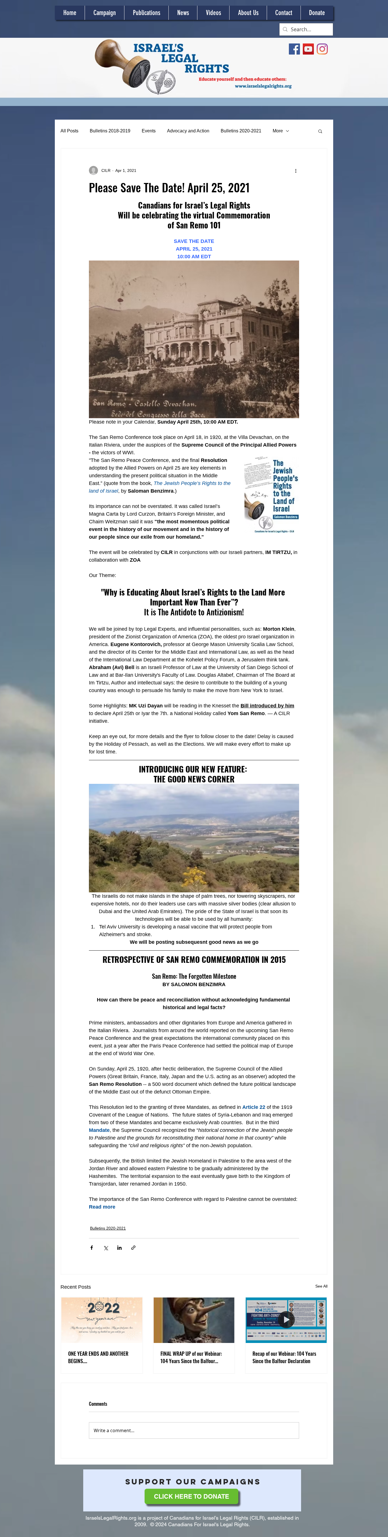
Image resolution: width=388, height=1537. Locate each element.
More (278, 130)
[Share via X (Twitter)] (105, 1247)
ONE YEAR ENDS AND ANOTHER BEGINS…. (98, 1357)
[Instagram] (322, 49)
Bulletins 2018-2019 (110, 130)
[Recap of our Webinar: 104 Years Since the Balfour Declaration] (286, 1320)
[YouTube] (308, 49)
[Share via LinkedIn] (119, 1247)
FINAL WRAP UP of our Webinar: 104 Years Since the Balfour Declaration (191, 1357)
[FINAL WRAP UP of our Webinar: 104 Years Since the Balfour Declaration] (194, 1320)
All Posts (69, 130)
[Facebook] (294, 49)
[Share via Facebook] (91, 1247)
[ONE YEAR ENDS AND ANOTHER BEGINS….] (101, 1320)
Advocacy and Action (188, 130)
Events (149, 130)
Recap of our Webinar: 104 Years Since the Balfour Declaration (284, 1357)
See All (321, 1286)
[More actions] (295, 170)
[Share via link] (133, 1247)
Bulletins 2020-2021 (241, 130)
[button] (320, 131)
